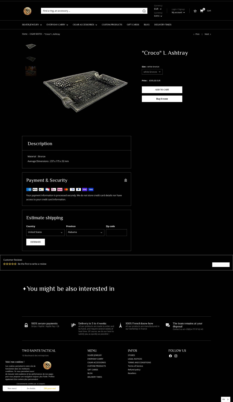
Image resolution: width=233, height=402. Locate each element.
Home (24, 34)
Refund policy (134, 369)
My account (177, 12)
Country (30, 226)
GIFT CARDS (133, 24)
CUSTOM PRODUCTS (112, 24)
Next (207, 34)
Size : (150, 66)
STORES (131, 355)
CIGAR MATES (36, 34)
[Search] (144, 11)
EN (223, 399)
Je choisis (31, 388)
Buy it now (162, 98)
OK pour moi (50, 388)
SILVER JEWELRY (30, 24)
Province (71, 226)
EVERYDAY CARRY (56, 24)
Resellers (132, 373)
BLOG (147, 24)
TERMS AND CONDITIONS (139, 362)
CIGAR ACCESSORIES (83, 24)
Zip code (110, 226)
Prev (197, 34)
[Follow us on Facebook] (170, 356)
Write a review (221, 264)
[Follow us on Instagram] (176, 356)
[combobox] (225, 399)
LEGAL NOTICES (135, 359)
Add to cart (162, 90)
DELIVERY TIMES (162, 24)
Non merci (12, 388)
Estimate (35, 242)
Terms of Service (135, 366)
